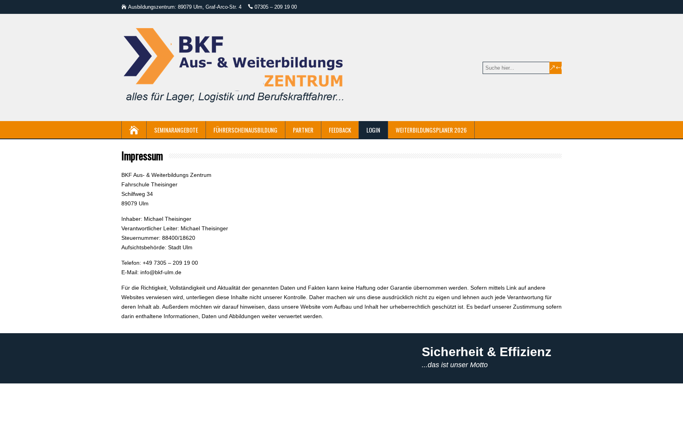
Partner (303, 129)
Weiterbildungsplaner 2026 (431, 129)
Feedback (340, 129)
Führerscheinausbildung (245, 129)
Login (373, 129)
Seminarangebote (176, 129)
